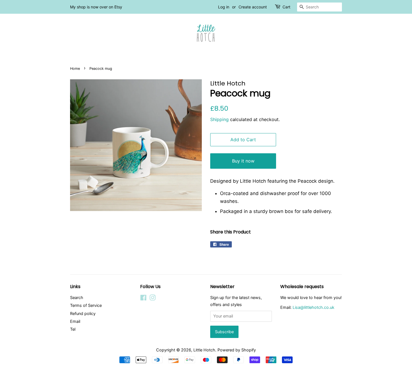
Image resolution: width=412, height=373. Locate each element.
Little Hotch (204, 349)
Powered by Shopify (236, 349)
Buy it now (243, 161)
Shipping (219, 119)
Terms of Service (86, 305)
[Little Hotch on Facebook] (143, 298)
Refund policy (83, 313)
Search (76, 297)
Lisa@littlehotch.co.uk (313, 307)
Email (75, 321)
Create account (253, 6)
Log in (223, 6)
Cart (286, 6)
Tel (72, 329)
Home (75, 68)
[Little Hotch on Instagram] (152, 298)
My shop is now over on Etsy (96, 6)
